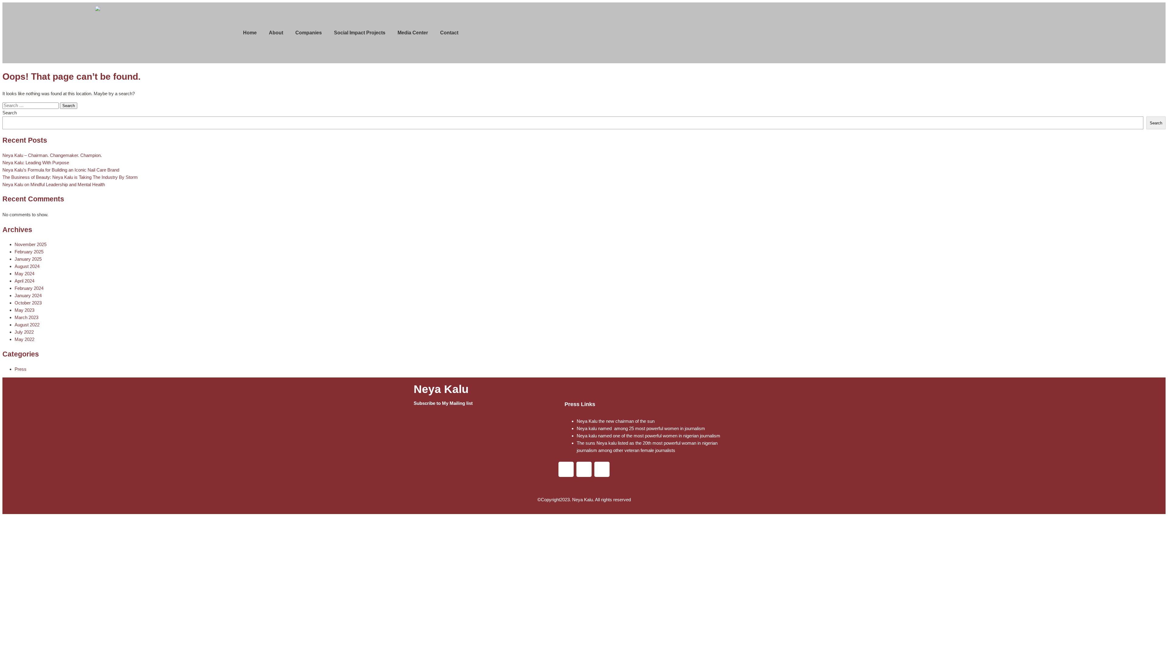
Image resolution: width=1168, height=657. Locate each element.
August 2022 (27, 324)
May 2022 (24, 339)
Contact (449, 32)
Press (20, 369)
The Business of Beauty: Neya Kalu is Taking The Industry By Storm (70, 177)
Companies (308, 32)
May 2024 (24, 273)
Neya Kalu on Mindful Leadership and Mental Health (53, 184)
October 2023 (28, 302)
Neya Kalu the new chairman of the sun (616, 421)
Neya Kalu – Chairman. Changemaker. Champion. (52, 155)
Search (9, 112)
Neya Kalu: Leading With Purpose (35, 162)
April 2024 (24, 280)
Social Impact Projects (359, 32)
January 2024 (28, 295)
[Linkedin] (566, 469)
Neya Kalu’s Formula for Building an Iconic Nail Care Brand (60, 169)
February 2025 (29, 251)
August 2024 (27, 266)
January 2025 (28, 259)
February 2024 (29, 288)
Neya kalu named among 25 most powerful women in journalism (641, 428)
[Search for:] (31, 105)
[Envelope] (602, 469)
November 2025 (31, 244)
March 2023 (26, 317)
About (276, 32)
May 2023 (24, 310)
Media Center (413, 32)
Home (250, 32)
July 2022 (24, 332)
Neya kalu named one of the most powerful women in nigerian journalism (648, 435)
